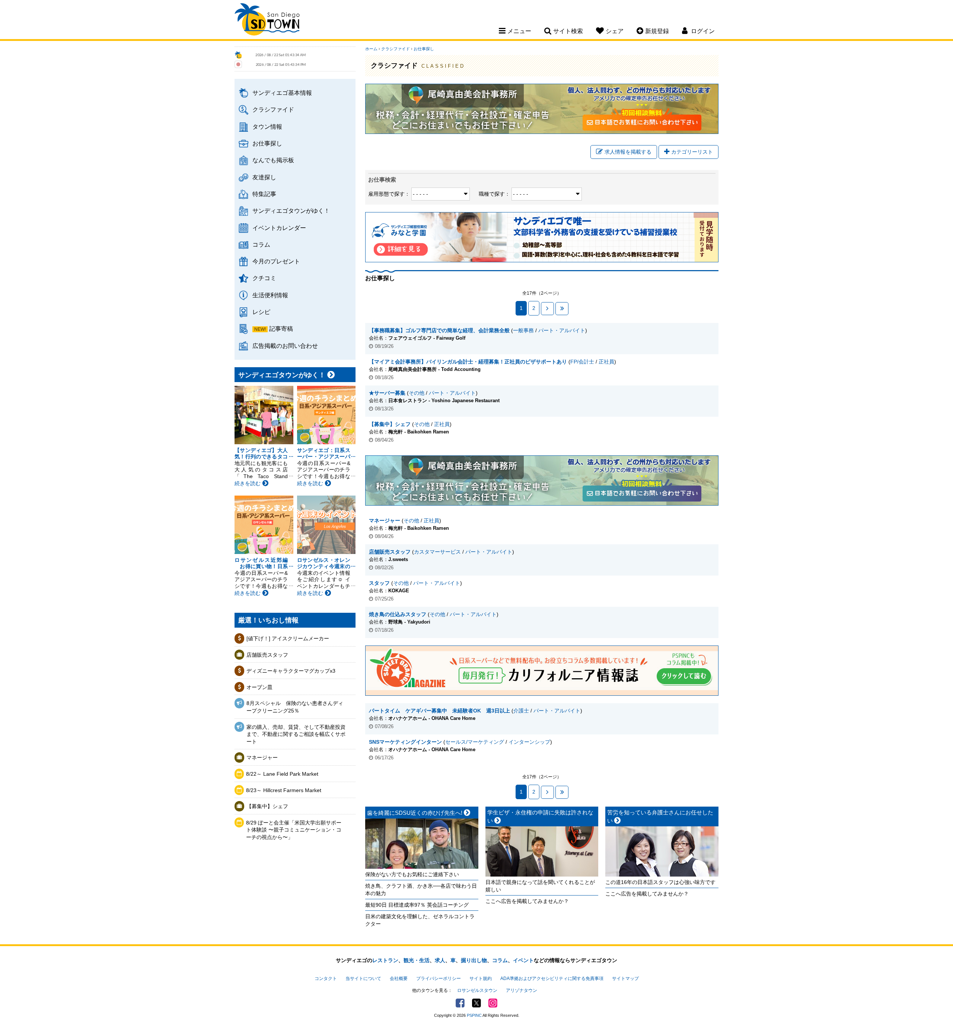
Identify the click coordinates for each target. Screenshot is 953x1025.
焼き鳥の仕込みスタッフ (397, 614)
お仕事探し (267, 143)
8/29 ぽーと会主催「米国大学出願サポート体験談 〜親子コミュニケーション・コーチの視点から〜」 (293, 830)
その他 (416, 393)
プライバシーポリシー (438, 978)
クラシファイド (273, 109)
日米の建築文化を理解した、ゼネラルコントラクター (420, 920)
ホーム (371, 49)
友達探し (264, 177)
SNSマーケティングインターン (405, 742)
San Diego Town (267, 20)
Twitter (476, 1003)
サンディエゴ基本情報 (282, 92)
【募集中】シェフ (267, 806)
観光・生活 (417, 960)
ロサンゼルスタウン (477, 990)
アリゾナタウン (521, 990)
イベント (523, 960)
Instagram (492, 1003)
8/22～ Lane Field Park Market (282, 774)
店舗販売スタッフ (267, 655)
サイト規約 (480, 978)
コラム (261, 244)
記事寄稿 (281, 328)
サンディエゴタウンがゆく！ (291, 210)
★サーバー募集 (387, 393)
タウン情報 (267, 126)
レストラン (385, 960)
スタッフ (379, 583)
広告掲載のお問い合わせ (285, 345)
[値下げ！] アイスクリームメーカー (287, 638)
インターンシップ (529, 742)
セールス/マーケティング (474, 742)
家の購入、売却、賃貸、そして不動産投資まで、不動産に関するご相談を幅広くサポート (295, 734)
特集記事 (264, 193)
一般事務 (523, 330)
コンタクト (326, 978)
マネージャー (262, 757)
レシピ (261, 311)
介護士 (521, 711)
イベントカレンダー (279, 227)
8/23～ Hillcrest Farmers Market (283, 790)
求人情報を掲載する (628, 152)
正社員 (606, 362)
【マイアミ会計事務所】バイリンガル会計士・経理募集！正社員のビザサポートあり (468, 362)
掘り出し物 (474, 960)
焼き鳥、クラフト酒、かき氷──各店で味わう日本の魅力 (421, 889)
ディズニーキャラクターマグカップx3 (290, 671)
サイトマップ (625, 978)
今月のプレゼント (276, 261)
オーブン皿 (259, 687)
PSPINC (474, 1015)
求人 (440, 960)
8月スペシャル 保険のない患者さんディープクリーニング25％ (294, 707)
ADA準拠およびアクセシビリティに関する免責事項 (551, 978)
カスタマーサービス (437, 552)
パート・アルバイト (561, 330)
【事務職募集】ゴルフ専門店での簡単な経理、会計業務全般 (439, 330)
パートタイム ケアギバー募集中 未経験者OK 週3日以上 (439, 711)
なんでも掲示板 (273, 160)
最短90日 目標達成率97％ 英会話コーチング (417, 905)
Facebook (460, 1003)
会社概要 (399, 978)
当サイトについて (363, 978)
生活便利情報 (270, 295)
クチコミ (264, 278)
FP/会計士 (582, 362)
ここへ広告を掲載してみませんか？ (527, 901)
